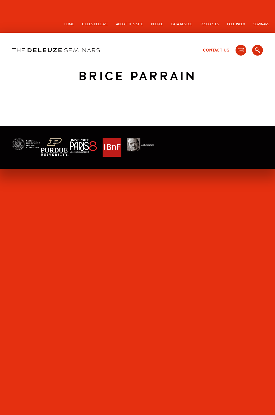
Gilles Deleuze (95, 24)
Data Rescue (181, 24)
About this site (129, 24)
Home (69, 24)
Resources (210, 24)
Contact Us (216, 50)
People (157, 24)
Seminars (261, 24)
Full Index (236, 24)
